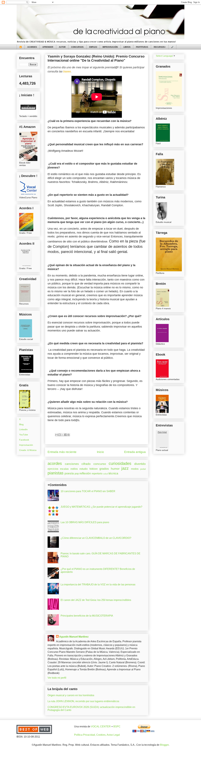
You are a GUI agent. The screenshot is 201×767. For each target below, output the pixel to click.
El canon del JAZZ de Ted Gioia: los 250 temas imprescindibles (96, 600)
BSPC (116, 726)
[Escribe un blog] (59, 434)
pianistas (55, 473)
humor (115, 468)
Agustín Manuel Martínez (74, 636)
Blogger (164, 744)
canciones (72, 463)
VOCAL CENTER (101, 726)
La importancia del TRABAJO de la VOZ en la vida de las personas (98, 584)
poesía (69, 473)
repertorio (97, 473)
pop (77, 473)
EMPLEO (93, 47)
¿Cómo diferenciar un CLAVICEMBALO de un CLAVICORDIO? (96, 538)
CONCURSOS (77, 47)
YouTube (23, 434)
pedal (143, 469)
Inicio (100, 452)
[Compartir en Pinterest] (68, 434)
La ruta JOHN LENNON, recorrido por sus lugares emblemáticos (83, 701)
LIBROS (126, 47)
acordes (55, 463)
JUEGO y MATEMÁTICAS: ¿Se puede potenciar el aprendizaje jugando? (101, 506)
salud (105, 474)
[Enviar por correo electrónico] (56, 434)
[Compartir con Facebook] (65, 434)
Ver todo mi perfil (57, 677)
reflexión (85, 473)
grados (104, 468)
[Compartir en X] (62, 434)
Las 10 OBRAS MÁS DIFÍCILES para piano (85, 522)
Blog (21, 424)
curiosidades (120, 463)
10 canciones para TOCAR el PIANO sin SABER (88, 491)
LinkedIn (23, 429)
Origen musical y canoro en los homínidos (71, 695)
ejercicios (53, 469)
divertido (140, 463)
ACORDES (32, 47)
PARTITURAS (142, 47)
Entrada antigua (135, 452)
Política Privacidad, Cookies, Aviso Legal (97, 734)
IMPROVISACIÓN (110, 47)
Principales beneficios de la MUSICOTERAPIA (87, 615)
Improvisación (26, 445)
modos (135, 469)
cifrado (86, 463)
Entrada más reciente (62, 452)
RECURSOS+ (160, 47)
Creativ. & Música (27, 450)
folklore (94, 469)
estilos (74, 469)
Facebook (24, 440)
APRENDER (47, 47)
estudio (83, 469)
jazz (125, 468)
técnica (113, 473)
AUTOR (62, 47)
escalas (64, 469)
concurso (99, 463)
